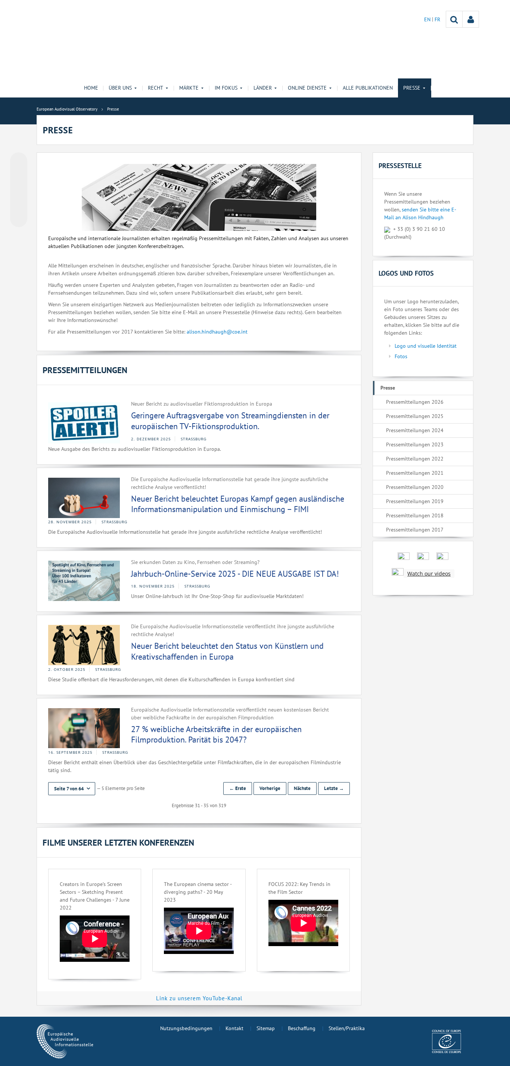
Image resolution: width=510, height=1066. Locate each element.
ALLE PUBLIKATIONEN (368, 87)
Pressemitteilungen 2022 (415, 458)
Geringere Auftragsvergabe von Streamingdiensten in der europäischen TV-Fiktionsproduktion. (230, 420)
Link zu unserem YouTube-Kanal (199, 998)
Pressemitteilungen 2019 (415, 501)
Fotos (401, 356)
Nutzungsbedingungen (186, 1028)
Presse (387, 387)
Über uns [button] (120, 87)
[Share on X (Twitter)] (18, 176)
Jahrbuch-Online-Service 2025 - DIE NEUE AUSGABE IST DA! (235, 573)
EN (428, 19)
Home (91, 87)
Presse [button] (411, 87)
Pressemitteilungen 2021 (415, 473)
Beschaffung (301, 1028)
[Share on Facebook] (18, 190)
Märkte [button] (189, 87)
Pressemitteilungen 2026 (415, 402)
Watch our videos (429, 573)
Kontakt (234, 1028)
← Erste (237, 788)
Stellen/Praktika (347, 1028)
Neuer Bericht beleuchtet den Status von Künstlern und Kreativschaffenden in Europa (227, 651)
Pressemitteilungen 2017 (415, 529)
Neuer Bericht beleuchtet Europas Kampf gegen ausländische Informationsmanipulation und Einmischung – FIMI (237, 504)
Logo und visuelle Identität (426, 346)
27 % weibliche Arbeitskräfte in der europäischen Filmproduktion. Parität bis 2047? (216, 734)
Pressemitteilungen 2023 (415, 444)
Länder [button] (263, 87)
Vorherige (269, 788)
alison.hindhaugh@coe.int (217, 331)
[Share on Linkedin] (18, 204)
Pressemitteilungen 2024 (415, 430)
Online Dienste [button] (307, 87)
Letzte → (334, 788)
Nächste (302, 788)
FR (437, 19)
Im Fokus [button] (226, 87)
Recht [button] (155, 87)
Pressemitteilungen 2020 (415, 487)
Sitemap (265, 1028)
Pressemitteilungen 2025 (415, 416)
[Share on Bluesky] (18, 161)
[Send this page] (18, 218)
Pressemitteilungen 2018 (415, 515)
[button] (71, 788)
